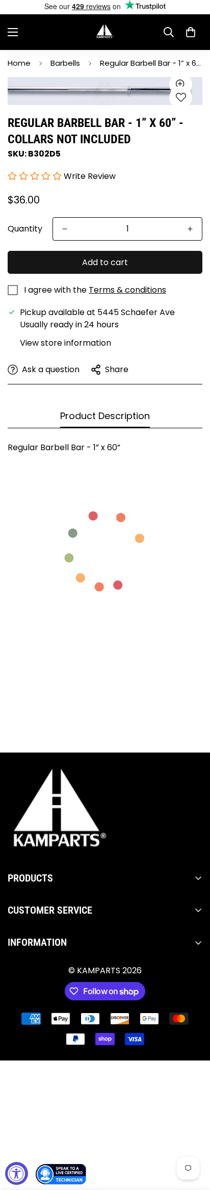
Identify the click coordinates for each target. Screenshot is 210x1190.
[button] (190, 32)
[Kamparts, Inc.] (105, 32)
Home (19, 63)
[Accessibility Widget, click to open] (16, 1173)
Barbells (65, 63)
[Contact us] (61, 1174)
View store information (65, 343)
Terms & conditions (127, 290)
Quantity (25, 229)
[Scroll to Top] (191, 1136)
